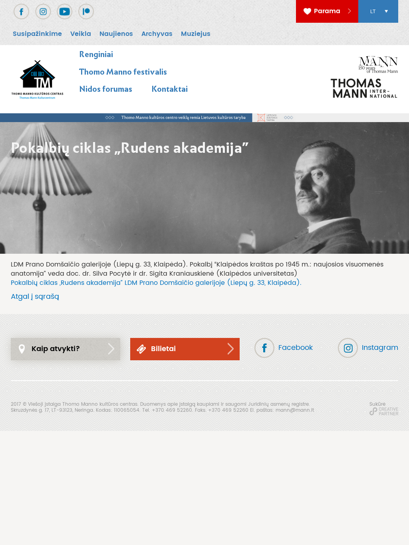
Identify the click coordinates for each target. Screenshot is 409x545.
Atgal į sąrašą (35, 296)
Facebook (295, 347)
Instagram (380, 347)
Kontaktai (169, 89)
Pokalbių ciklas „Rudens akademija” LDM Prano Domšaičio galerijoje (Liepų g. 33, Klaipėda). (156, 283)
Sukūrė (377, 404)
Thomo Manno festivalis (123, 72)
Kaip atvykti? (56, 349)
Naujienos (116, 34)
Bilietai (163, 349)
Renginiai (96, 54)
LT (372, 11)
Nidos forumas (105, 89)
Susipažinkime (37, 34)
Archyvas (157, 34)
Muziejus (195, 34)
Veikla (80, 34)
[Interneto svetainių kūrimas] (383, 411)
